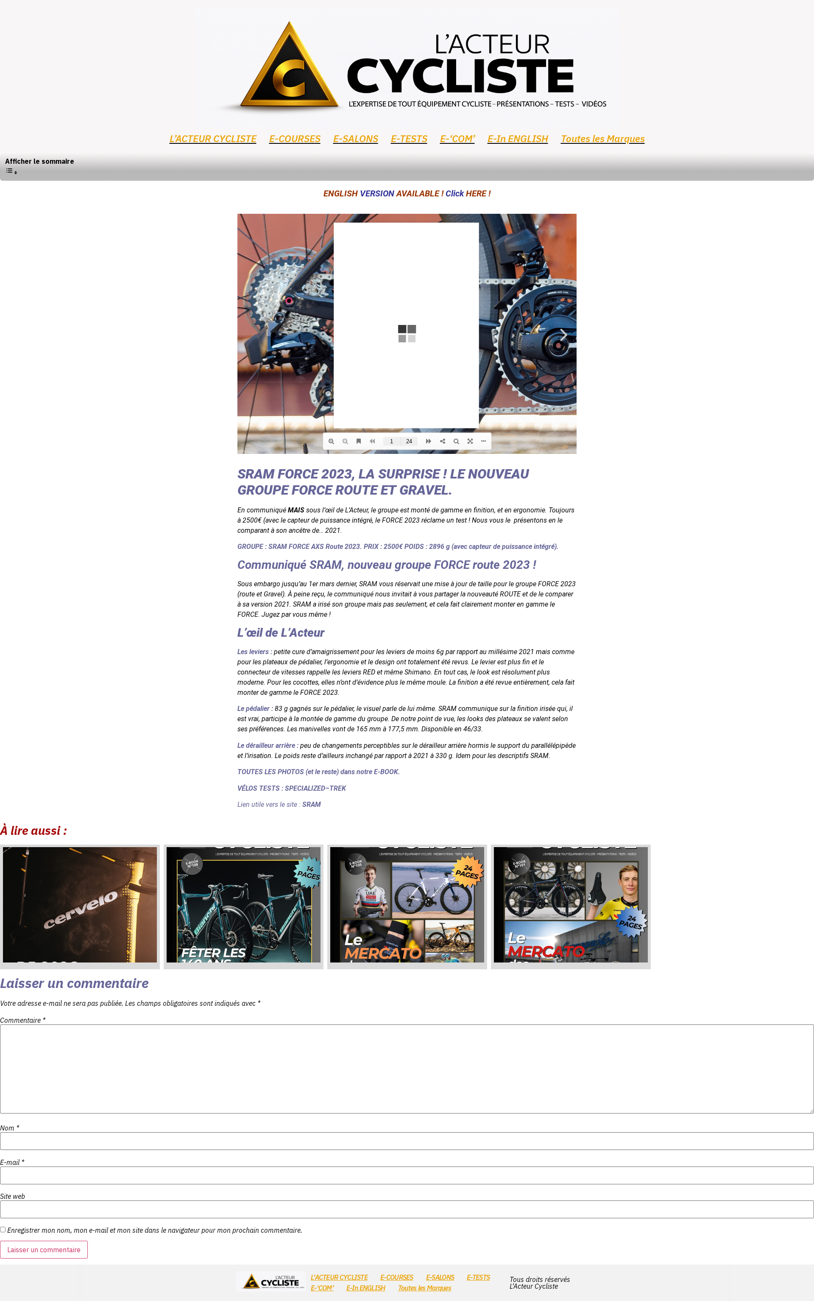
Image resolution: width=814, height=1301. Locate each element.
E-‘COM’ (457, 138)
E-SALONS (355, 138)
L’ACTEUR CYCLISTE (213, 138)
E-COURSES (295, 138)
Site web (12, 1196)
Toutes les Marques (603, 138)
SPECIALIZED (305, 788)
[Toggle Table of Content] (11, 172)
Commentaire (22, 1020)
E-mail (12, 1162)
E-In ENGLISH (518, 138)
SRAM (277, 547)
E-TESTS (409, 138)
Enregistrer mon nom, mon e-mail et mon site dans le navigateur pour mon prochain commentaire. (154, 1230)
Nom (9, 1128)
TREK (337, 788)
